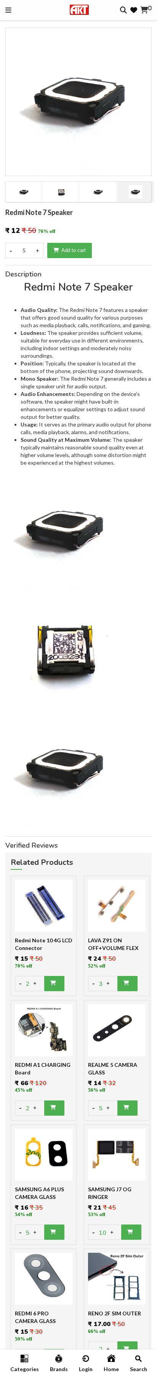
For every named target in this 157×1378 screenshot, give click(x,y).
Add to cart (73, 250)
